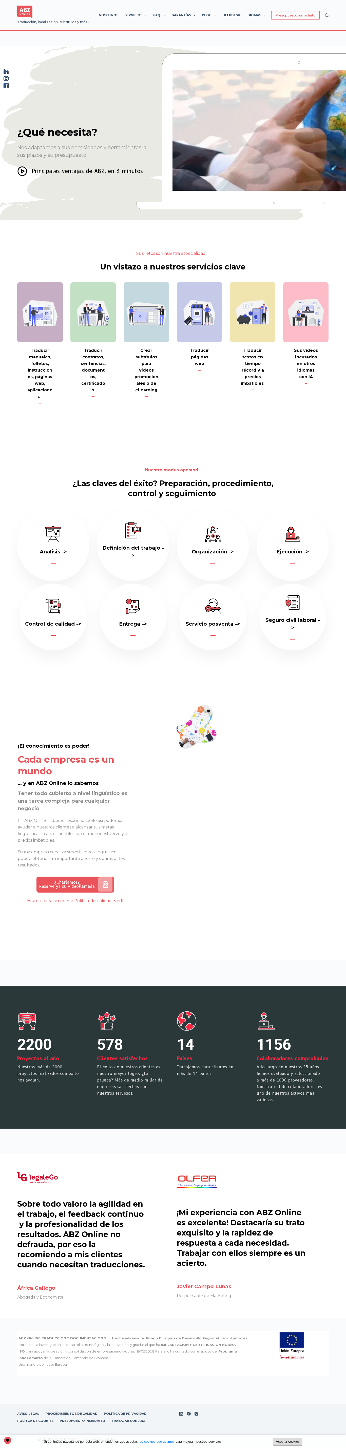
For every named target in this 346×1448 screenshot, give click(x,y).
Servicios (133, 15)
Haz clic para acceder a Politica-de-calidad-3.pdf (75, 900)
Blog (207, 15)
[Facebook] (189, 1414)
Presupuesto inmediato (295, 15)
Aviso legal (28, 1414)
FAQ (156, 15)
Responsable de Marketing (204, 1295)
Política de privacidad (125, 1414)
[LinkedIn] (181, 1414)
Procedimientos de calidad (72, 1414)
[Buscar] (327, 15)
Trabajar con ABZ (128, 1421)
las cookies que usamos (157, 1441)
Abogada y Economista (40, 1297)
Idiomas (253, 15)
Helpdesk (231, 15)
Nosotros (108, 15)
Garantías (181, 15)
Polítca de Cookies (35, 1421)
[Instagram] (196, 1414)
